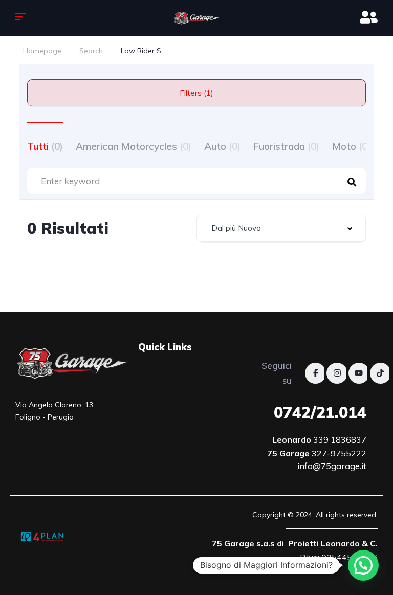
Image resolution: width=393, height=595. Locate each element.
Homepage (42, 50)
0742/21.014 (320, 412)
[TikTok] (380, 373)
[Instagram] (336, 373)
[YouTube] (358, 373)
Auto (222, 146)
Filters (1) (196, 93)
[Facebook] (315, 373)
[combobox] (281, 228)
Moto (351, 146)
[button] (363, 565)
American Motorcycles (133, 146)
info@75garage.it (331, 465)
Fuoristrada (286, 146)
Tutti (45, 146)
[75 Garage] (196, 18)
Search (91, 50)
